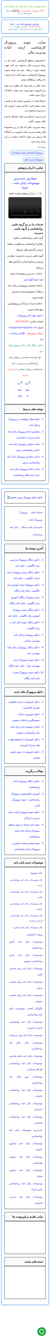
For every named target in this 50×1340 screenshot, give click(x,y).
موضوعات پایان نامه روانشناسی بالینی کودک (25, 1186)
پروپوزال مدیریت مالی (33, 160)
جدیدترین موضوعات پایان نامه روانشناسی (25, 1133)
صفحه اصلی (36, 512)
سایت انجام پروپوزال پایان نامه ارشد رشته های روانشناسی (25, 472)
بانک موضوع (36, 873)
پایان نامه (13, 527)
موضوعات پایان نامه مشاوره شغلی (25, 1173)
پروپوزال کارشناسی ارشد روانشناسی (27, 153)
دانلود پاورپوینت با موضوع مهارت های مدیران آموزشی (24, 742)
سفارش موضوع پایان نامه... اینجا (24, 24)
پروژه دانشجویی (34, 934)
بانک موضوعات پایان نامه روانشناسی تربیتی (26, 882)
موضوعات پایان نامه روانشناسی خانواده (25, 1093)
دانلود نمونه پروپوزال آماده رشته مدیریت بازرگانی (24, 815)
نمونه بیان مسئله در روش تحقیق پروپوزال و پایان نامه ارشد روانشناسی (24, 830)
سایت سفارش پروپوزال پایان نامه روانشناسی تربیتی (23, 459)
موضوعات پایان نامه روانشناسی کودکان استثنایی (25, 1066)
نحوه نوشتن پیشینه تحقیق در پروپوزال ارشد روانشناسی (26, 846)
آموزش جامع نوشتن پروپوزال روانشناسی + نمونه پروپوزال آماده (25, 799)
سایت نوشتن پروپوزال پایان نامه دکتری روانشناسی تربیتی (24, 447)
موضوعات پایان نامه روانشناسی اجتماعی (25, 1106)
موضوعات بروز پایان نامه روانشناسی (25, 1079)
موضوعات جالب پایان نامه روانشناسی (25, 1045)
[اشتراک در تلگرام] (27, 390)
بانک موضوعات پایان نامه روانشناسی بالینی (26, 894)
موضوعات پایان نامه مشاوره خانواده (25, 1146)
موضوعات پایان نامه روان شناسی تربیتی (25, 984)
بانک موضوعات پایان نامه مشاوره (27, 927)
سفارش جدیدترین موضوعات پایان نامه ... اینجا (25, 183)
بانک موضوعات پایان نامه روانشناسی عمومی (26, 906)
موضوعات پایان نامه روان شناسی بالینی (25, 971)
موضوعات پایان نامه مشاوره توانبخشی (25, 1159)
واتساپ (16, 26)
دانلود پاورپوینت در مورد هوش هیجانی (25, 754)
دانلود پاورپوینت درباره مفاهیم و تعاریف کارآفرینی (24, 704)
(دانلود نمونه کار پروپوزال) (30, 315)
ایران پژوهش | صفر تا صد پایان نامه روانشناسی (25, 6)
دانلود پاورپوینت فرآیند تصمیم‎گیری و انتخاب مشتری (26, 717)
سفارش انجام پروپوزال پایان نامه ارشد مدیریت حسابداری (24, 434)
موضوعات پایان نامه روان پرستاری (25, 1035)
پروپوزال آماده (35, 519)
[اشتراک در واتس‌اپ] (19, 390)
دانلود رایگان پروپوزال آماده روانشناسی (26, 784)
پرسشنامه (37, 534)
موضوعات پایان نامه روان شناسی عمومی (25, 998)
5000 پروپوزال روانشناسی (32, 11)
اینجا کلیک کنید (31, 279)
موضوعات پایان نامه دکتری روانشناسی (25, 944)
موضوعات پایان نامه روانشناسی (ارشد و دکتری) (25, 1024)
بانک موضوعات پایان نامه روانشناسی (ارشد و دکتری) (26, 918)
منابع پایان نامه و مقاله (31, 527)
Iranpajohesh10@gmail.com (23, 327)
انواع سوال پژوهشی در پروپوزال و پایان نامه (24, 422)
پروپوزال (23, 512)
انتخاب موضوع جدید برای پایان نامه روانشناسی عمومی (25, 729)
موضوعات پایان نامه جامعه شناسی (25, 1056)
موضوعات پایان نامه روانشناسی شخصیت (25, 1119)
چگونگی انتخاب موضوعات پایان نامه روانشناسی (25, 1011)
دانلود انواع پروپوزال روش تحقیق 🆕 (25, 497)
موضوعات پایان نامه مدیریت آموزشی (25, 1199)
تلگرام (24, 26)
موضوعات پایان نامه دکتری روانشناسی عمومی (25, 958)
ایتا (10, 26)
